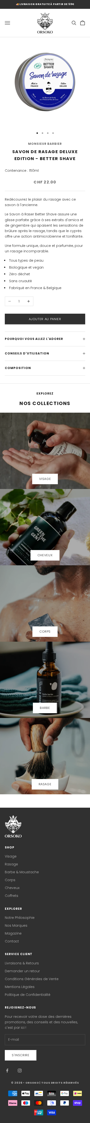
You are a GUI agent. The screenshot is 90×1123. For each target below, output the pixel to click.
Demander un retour (22, 971)
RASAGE (45, 784)
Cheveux (12, 887)
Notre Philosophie (20, 917)
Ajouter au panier (45, 319)
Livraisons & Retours (22, 963)
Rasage (11, 864)
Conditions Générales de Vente (32, 979)
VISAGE (45, 479)
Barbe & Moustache (22, 872)
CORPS (45, 631)
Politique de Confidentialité (27, 994)
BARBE (45, 708)
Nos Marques (16, 925)
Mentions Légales (20, 986)
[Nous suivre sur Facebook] (7, 1070)
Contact (12, 941)
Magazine (13, 933)
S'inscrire (21, 1055)
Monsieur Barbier (45, 144)
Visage (11, 856)
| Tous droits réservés (59, 1083)
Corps (10, 880)
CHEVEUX (45, 555)
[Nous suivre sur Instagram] (19, 1070)
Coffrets (11, 895)
